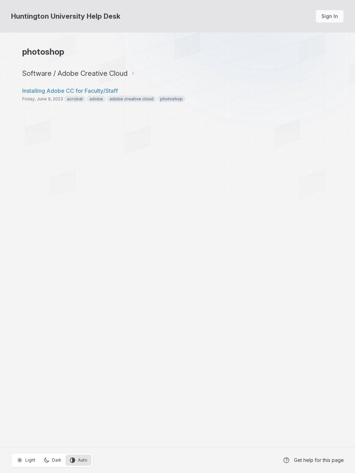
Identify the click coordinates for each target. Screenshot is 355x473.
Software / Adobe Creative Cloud (75, 73)
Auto (82, 460)
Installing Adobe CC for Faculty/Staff (70, 90)
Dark (56, 460)
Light (30, 460)
